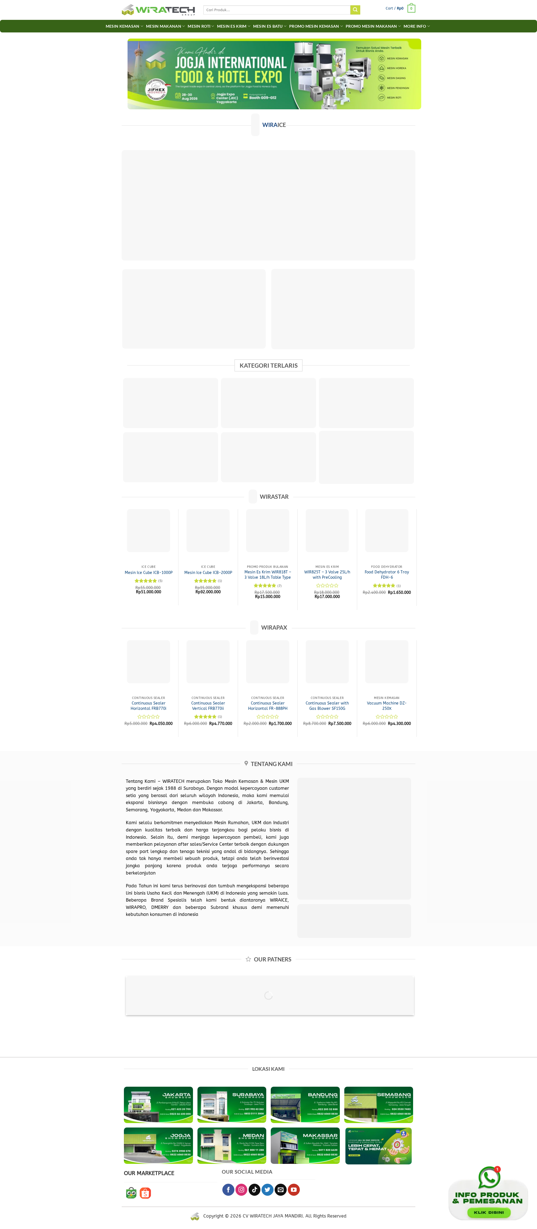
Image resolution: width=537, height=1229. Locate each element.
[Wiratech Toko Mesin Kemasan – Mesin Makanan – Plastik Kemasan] (158, 10)
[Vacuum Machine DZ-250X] (386, 661)
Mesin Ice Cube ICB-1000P (149, 572)
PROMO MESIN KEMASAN (314, 26)
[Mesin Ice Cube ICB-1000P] (148, 530)
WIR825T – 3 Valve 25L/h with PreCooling (327, 575)
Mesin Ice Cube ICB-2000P (208, 572)
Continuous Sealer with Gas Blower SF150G (327, 706)
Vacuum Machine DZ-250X (387, 706)
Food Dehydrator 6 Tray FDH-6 (387, 575)
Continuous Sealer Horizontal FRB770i (148, 706)
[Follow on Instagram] (241, 1190)
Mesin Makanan (163, 26)
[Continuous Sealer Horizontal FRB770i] (148, 661)
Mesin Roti (199, 26)
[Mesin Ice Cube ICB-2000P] (208, 530)
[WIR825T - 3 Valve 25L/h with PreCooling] (327, 530)
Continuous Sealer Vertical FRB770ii (208, 706)
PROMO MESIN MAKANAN (371, 26)
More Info (415, 26)
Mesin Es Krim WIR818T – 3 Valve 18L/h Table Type (267, 575)
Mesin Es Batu (268, 26)
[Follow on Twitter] (268, 1190)
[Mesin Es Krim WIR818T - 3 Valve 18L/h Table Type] (267, 530)
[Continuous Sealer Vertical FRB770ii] (208, 661)
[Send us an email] (281, 1190)
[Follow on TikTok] (255, 1190)
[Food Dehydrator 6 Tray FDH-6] (386, 530)
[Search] (355, 10)
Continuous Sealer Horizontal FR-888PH (268, 706)
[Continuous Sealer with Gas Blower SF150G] (327, 661)
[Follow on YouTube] (294, 1190)
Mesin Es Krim (232, 26)
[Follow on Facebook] (228, 1190)
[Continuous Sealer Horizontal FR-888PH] (267, 661)
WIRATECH (173, 781)
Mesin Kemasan (123, 26)
